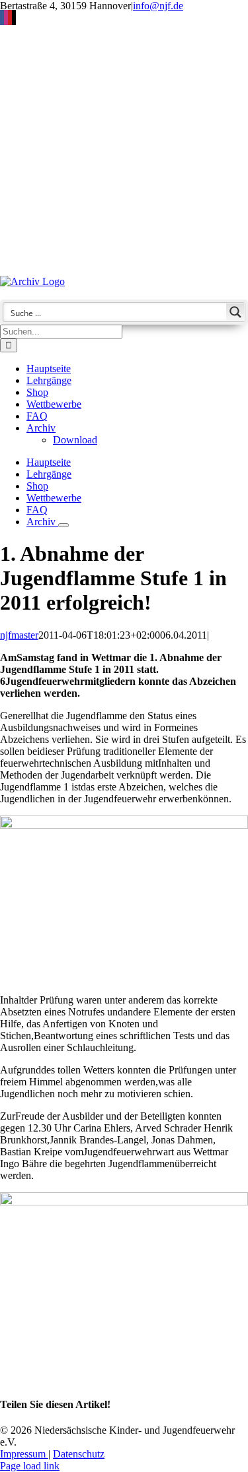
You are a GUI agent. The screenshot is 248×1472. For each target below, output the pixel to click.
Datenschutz (78, 1453)
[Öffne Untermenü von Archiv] (63, 525)
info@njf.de (158, 5)
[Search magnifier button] (235, 312)
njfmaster (19, 635)
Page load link (30, 1465)
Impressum (24, 1453)
